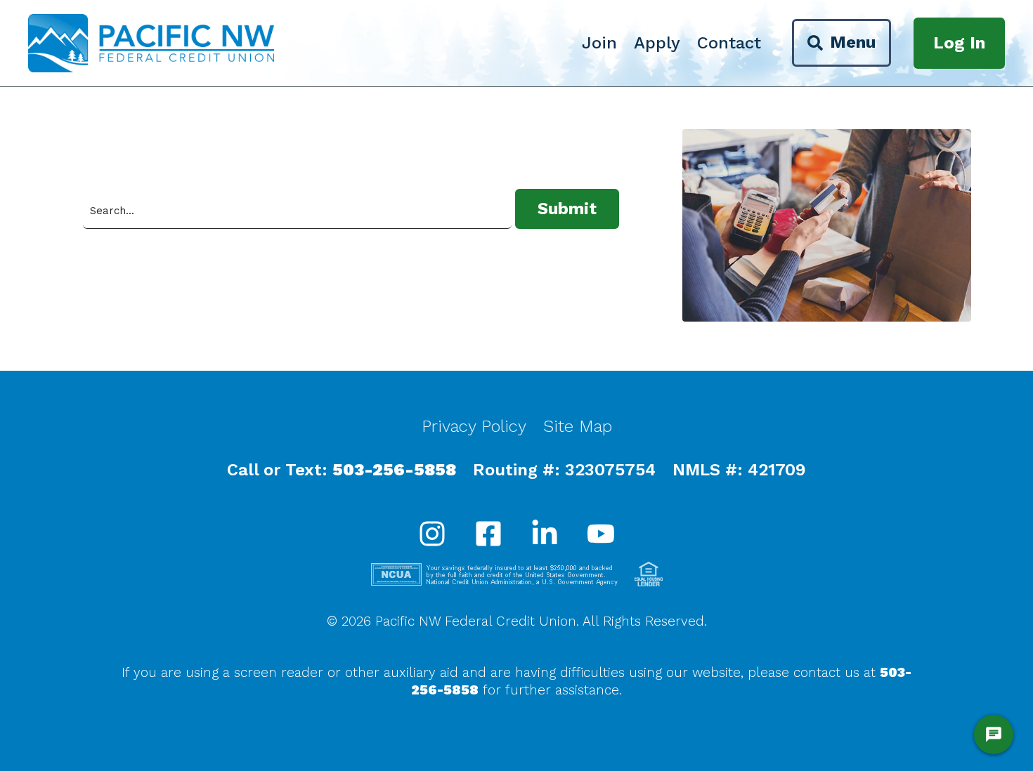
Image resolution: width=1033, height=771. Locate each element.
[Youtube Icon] (601, 535)
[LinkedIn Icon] (545, 535)
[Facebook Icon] (488, 535)
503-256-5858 (394, 470)
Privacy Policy (474, 426)
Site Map (577, 426)
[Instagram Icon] (432, 535)
